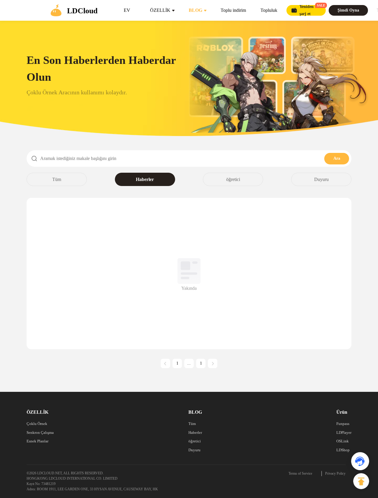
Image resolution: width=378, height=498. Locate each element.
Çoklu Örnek (37, 423)
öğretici (233, 179)
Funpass (342, 423)
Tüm (56, 179)
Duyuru (321, 179)
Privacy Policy (335, 473)
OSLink (342, 441)
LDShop (343, 450)
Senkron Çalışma (40, 432)
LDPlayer (343, 432)
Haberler (145, 179)
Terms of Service (300, 473)
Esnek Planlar (37, 441)
